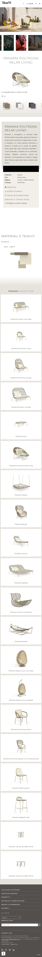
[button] (36, 3)
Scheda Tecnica (14, 191)
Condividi (11, 187)
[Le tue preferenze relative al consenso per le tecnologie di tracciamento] (3, 953)
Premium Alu (21, 182)
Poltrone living (21, 177)
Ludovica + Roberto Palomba (25, 180)
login (10, 203)
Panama (19, 175)
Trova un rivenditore (18, 195)
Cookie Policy (14, 944)
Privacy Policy (5, 944)
